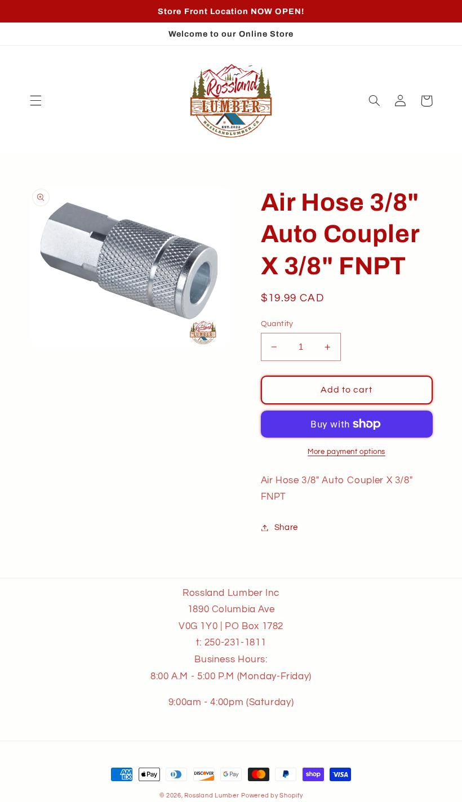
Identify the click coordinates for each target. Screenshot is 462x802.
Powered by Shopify (272, 795)
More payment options (346, 452)
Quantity (277, 324)
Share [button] (286, 527)
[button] (35, 101)
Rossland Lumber (211, 795)
